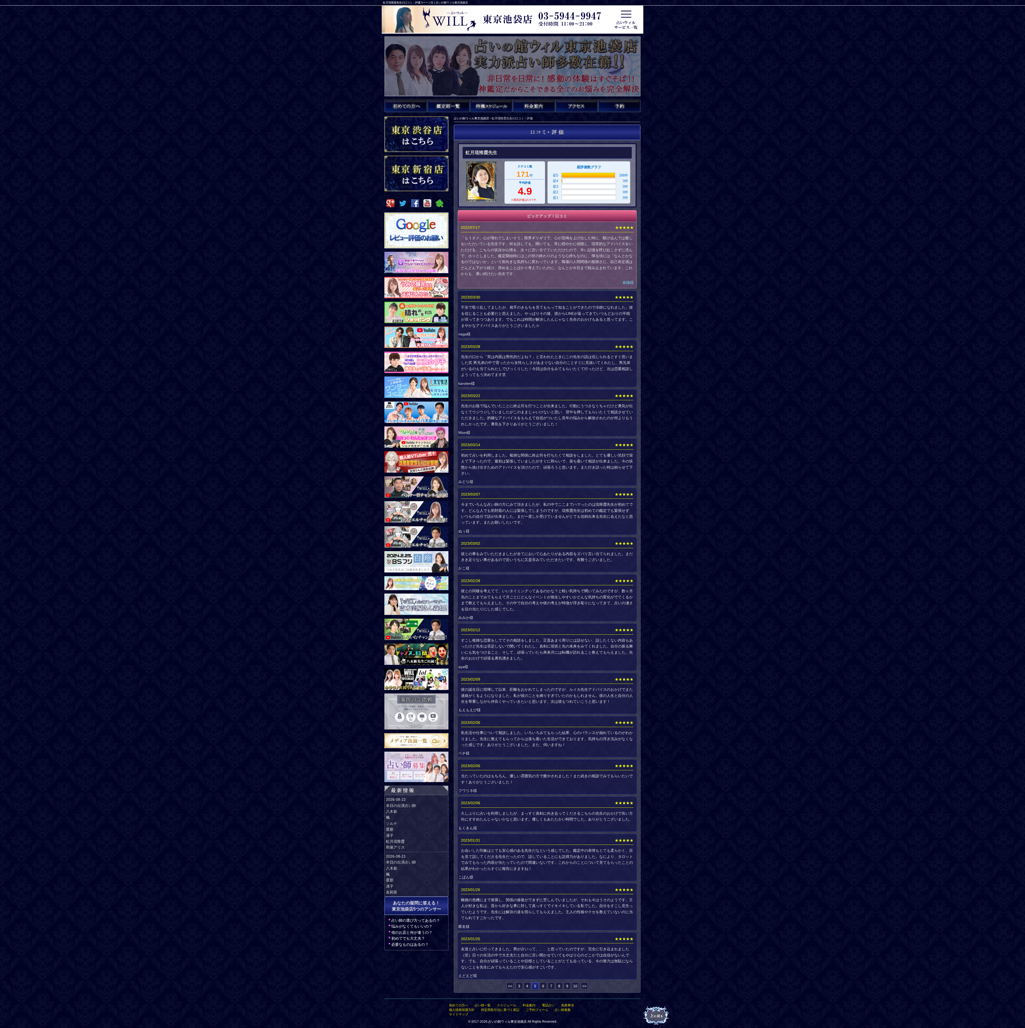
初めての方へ (458, 1005)
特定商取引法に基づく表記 (500, 1010)
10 (575, 986)
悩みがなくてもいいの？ (411, 926)
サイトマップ (458, 1014)
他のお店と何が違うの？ (411, 932)
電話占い (548, 1005)
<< (510, 986)
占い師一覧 (483, 1005)
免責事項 (567, 1005)
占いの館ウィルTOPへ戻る (656, 1015)
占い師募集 (563, 1010)
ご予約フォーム (537, 1010)
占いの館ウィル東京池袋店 (507, 1021)
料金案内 (529, 1005)
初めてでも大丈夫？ (408, 938)
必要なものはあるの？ (410, 944)
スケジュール (506, 1005)
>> (584, 986)
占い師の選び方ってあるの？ (415, 920)
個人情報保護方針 (462, 1010)
